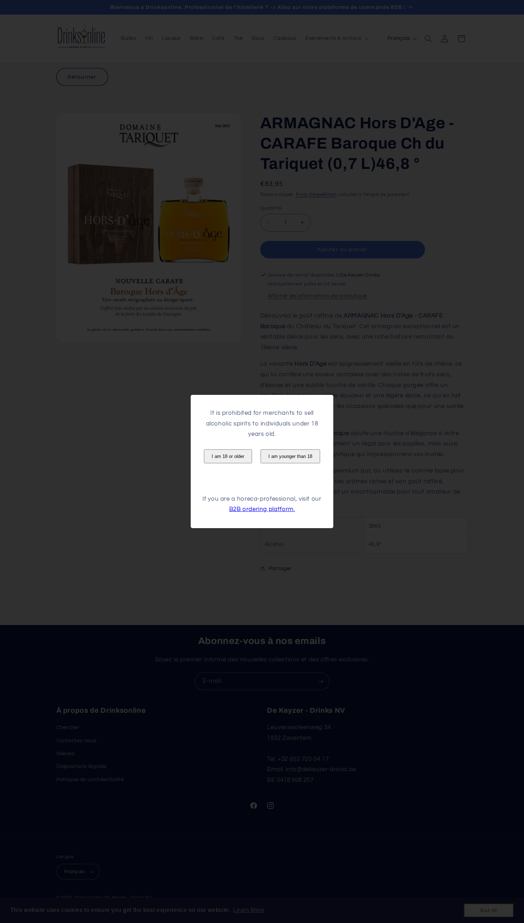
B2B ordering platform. (262, 509)
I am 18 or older (228, 456)
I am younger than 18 (290, 456)
